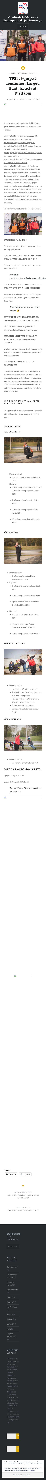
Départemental (12, 1290)
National (10, 1319)
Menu (24, 26)
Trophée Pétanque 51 (27, 73)
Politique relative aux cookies (25, 1470)
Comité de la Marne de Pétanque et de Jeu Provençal (23, 18)
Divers (9, 1297)
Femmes (12, 73)
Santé (9, 1329)
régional (10, 1324)
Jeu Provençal (12, 1307)
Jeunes (9, 1314)
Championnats (12, 1267)
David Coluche (20, 99)
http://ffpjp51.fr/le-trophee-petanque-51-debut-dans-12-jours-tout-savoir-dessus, (21, 139)
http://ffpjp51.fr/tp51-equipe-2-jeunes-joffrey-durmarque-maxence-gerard (23, 149)
